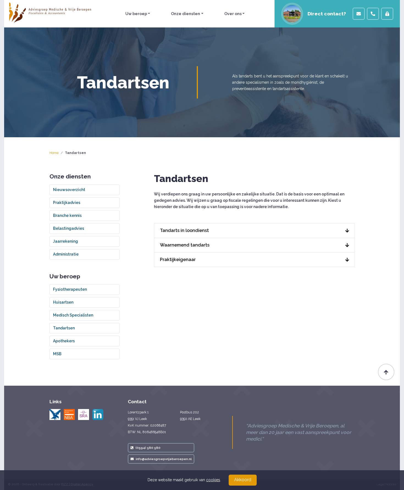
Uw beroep (136, 14)
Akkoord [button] (242, 479)
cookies (213, 480)
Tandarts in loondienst (184, 230)
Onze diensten (185, 14)
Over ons (233, 14)
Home (54, 153)
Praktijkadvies (66, 202)
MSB (57, 354)
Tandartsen (64, 328)
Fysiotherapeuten (70, 289)
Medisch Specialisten (73, 315)
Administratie (66, 254)
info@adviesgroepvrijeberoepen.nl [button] (164, 459)
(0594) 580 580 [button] (148, 448)
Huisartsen (63, 302)
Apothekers (64, 341)
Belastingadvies (68, 228)
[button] (359, 14)
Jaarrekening (65, 241)
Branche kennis (67, 215)
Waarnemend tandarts (184, 245)
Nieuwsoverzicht (69, 189)
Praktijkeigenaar (178, 259)
